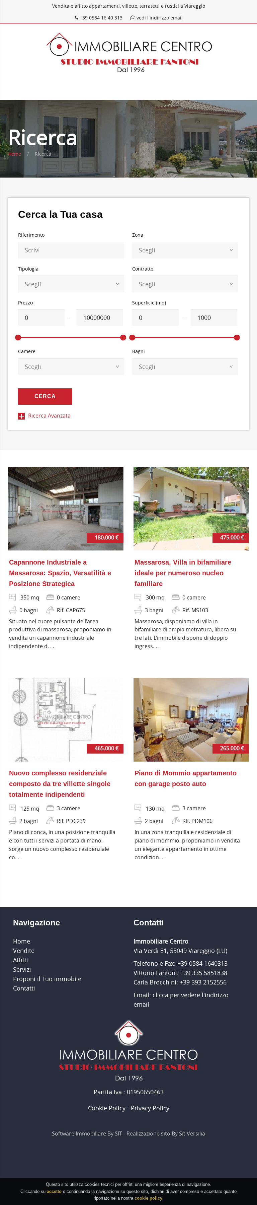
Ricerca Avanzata (49, 415)
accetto (54, 1191)
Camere (26, 351)
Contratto (142, 269)
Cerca (45, 396)
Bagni (138, 351)
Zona (137, 235)
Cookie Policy (106, 1108)
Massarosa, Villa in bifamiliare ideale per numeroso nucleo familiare (183, 573)
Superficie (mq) (149, 302)
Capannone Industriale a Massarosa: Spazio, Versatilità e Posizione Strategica (60, 573)
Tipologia (28, 269)
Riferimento (31, 235)
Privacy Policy (150, 1108)
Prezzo (25, 302)
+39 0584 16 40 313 (101, 17)
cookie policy (148, 1198)
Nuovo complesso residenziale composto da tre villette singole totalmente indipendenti (59, 783)
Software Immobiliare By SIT (87, 1133)
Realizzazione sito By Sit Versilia (165, 1133)
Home (14, 154)
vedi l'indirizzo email (159, 17)
